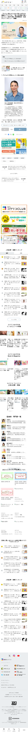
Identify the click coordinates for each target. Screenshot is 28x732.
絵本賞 (22, 158)
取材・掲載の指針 (19, 696)
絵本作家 (16, 158)
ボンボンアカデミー (5, 680)
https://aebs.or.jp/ (14, 714)
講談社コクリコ (3, 400)
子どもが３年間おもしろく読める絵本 (13, 58)
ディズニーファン (4, 682)
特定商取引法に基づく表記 (10, 696)
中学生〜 (4, 161)
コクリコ (10, 411)
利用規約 (17, 692)
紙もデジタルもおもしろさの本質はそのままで (15, 61)
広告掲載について (8, 694)
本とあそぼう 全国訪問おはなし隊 (8, 687)
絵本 (4, 158)
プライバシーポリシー (17, 694)
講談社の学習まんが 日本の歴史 (7, 685)
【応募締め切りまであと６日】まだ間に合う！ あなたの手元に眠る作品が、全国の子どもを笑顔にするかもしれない (10, 179)
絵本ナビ (9, 158)
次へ (20, 129)
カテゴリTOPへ (14, 173)
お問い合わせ (11, 692)
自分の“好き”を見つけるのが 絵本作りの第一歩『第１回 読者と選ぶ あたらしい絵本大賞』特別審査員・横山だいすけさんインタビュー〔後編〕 (17, 168)
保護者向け (12, 161)
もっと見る (14, 319)
